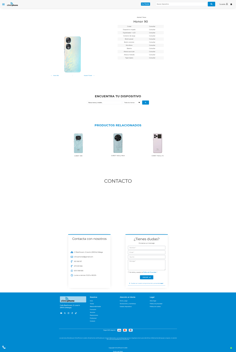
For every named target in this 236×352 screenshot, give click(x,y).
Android (139, 17)
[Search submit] (211, 4)
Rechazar (207, 349)
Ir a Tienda (145, 4)
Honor (144, 17)
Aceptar (195, 349)
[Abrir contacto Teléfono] (3, 347)
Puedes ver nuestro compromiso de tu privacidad (147, 283)
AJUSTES (179, 349)
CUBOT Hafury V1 (158, 155)
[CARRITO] (231, 4)
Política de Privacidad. (149, 272)
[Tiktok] (76, 313)
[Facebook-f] (72, 313)
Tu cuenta (222, 4)
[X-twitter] (65, 313)
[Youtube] (61, 313)
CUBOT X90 (78, 156)
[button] (3, 4)
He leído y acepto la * (143, 272)
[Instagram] (68, 313)
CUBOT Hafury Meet (118, 155)
